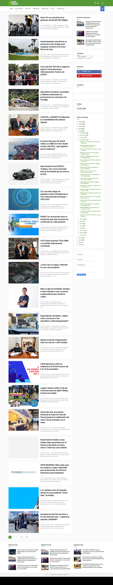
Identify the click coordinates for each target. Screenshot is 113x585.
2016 (80, 242)
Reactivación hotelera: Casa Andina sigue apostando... (89, 204)
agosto (82, 219)
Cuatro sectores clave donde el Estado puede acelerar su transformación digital (28, 551)
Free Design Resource (63, 574)
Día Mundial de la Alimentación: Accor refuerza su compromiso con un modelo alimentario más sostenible (92, 566)
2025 (80, 124)
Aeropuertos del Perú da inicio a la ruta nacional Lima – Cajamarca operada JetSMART (54, 517)
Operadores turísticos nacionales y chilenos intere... (89, 153)
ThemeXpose (53, 574)
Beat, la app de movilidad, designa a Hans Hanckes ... (89, 182)
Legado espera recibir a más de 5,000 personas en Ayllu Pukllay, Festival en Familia (54, 390)
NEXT (27, 537)
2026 (80, 122)
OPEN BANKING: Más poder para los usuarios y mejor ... (89, 208)
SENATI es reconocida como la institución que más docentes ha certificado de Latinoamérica (54, 219)
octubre (82, 137)
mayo (81, 226)
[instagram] (98, 3)
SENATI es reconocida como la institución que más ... (88, 171)
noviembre (83, 135)
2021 (80, 237)
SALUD (53, 8)
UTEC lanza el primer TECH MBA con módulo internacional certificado (54, 243)
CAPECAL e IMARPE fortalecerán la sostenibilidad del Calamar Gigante (54, 119)
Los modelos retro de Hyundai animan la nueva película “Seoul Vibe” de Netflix (53, 493)
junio (81, 223)
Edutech (28, 8)
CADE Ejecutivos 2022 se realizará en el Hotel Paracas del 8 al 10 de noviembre (54, 366)
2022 (80, 131)
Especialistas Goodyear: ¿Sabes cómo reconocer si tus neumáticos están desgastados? (54, 318)
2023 (80, 128)
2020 (80, 240)
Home (11, 8)
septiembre (83, 139)
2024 (80, 126)
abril (81, 228)
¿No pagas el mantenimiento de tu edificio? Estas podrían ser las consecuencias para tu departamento (60, 567)
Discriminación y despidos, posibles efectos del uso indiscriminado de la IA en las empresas (93, 558)
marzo (82, 230)
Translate (89, 58)
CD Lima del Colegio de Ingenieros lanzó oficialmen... (89, 168)
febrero (82, 232)
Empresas (36, 8)
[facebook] (95, 3)
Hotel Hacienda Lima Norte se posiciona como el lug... (88, 146)
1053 (21, 537)
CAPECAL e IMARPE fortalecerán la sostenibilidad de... (89, 157)
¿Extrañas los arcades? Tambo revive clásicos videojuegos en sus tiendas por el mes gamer (27, 567)
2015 (80, 244)
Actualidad (19, 8)
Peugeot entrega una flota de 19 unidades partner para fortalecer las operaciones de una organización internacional (93, 25)
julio (81, 221)
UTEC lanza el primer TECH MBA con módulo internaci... (90, 175)
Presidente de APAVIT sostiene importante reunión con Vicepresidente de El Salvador (93, 551)
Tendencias (60, 8)
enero (81, 235)
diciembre (83, 133)
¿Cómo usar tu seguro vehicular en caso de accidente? (89, 179)
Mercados (45, 8)
